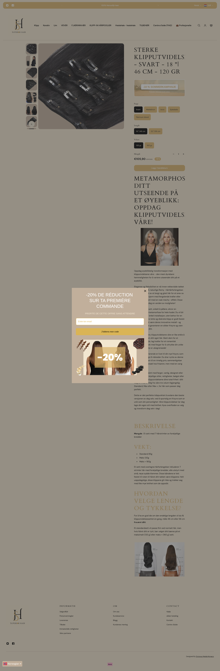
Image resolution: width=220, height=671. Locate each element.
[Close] (145, 291)
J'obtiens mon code (110, 332)
